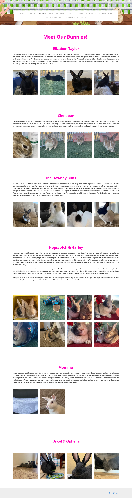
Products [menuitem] (60, 13)
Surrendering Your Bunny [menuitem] (76, 18)
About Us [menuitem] (31, 13)
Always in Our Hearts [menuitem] (54, 18)
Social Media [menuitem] (91, 13)
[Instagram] (117, 492)
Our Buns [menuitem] (42, 13)
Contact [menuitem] (70, 13)
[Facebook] (109, 492)
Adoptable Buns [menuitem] (105, 13)
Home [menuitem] (22, 13)
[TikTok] (113, 492)
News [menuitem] (51, 13)
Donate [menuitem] (80, 13)
